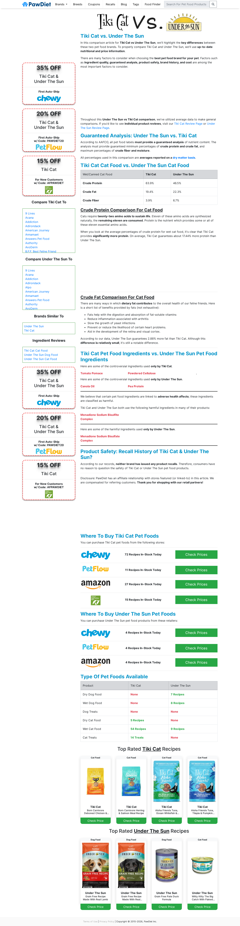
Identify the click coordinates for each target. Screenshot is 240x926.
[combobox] (187, 4)
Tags (136, 4)
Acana (29, 217)
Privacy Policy (106, 921)
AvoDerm (31, 247)
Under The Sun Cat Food (40, 359)
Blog (124, 4)
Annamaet (32, 234)
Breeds (77, 4)
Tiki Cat (29, 330)
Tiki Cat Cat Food (36, 350)
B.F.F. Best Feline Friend (40, 251)
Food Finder (153, 4)
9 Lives (30, 213)
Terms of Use (90, 921)
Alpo (28, 287)
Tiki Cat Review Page (188, 123)
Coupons (94, 4)
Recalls (110, 4)
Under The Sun (34, 326)
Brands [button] (60, 4)
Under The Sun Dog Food (41, 354)
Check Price (95, 820)
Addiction (31, 222)
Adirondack (33, 226)
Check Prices (196, 554)
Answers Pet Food (37, 238)
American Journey (37, 230)
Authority (31, 243)
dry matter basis (184, 157)
